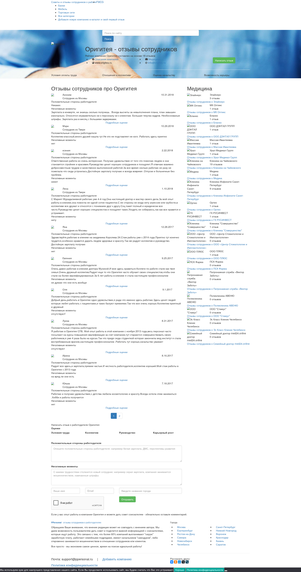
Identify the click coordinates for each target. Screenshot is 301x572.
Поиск (108, 39)
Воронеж (221, 534)
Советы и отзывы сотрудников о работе (73, 2)
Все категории (66, 16)
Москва (181, 527)
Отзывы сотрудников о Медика (204, 178)
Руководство (127, 432)
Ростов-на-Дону (186, 534)
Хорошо (179, 569)
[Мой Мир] (179, 561)
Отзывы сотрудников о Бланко (204, 122)
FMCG (100, 2)
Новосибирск (184, 541)
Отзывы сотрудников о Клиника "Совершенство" (214, 230)
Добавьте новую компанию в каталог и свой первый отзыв (91, 19)
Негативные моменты (64, 466)
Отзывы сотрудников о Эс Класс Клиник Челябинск (216, 329)
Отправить (127, 499)
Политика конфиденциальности (74, 565)
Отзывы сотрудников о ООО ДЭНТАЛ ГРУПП (212, 136)
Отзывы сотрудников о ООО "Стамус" (208, 316)
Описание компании (106, 59)
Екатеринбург (185, 530)
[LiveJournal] (187, 561)
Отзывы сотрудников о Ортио (204, 209)
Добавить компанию (117, 559)
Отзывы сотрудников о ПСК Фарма (207, 268)
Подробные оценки (117, 122)
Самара (181, 537)
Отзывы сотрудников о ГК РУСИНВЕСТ (209, 220)
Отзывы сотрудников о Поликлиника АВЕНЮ (212, 305)
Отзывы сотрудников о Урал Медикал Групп (212, 157)
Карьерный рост (163, 432)
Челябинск (183, 544)
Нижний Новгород (226, 530)
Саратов (221, 544)
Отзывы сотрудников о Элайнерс (206, 101)
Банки (61, 5)
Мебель (62, 9)
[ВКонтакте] (171, 561)
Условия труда (60, 432)
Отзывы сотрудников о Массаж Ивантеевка (211, 147)
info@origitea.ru (157, 62)
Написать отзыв (224, 60)
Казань (220, 541)
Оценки (55, 428)
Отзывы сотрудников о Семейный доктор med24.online (218, 343)
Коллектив (91, 432)
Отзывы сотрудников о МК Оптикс (206, 112)
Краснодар (222, 537)
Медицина (154, 59)
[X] (183, 561)
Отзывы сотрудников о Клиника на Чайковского (214, 167)
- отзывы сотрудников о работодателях (76, 522)
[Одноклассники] (175, 561)
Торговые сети (66, 12)
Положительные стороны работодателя (76, 443)
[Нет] (226, 570)
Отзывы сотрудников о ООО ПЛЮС (207, 258)
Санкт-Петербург (225, 527)
